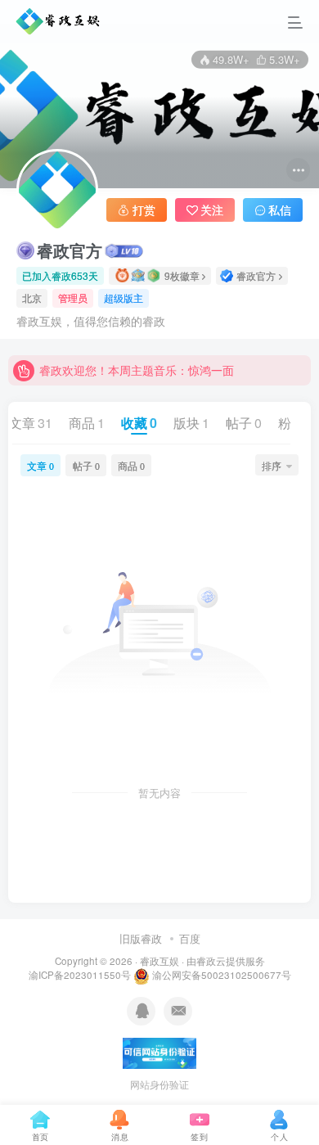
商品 (87, 422)
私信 (279, 209)
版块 (191, 422)
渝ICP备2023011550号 (81, 974)
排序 (271, 465)
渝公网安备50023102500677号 (220, 974)
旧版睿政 (140, 938)
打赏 (144, 209)
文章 (30, 422)
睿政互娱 (159, 960)
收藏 (139, 422)
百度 (189, 938)
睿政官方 (69, 250)
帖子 (244, 422)
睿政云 (211, 960)
